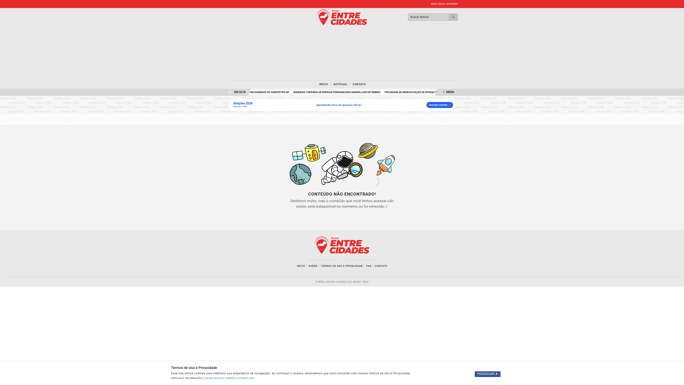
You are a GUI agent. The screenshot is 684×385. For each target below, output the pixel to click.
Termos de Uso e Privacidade (342, 266)
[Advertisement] (342, 53)
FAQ (368, 266)
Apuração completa (438, 105)
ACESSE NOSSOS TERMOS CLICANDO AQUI (229, 378)
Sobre (313, 266)
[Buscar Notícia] (453, 17)
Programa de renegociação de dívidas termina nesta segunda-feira (425, 92)
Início (325, 84)
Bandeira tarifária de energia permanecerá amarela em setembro (333, 92)
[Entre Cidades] (342, 17)
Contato (359, 84)
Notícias (342, 84)
